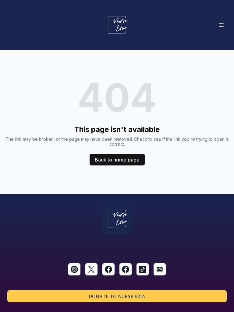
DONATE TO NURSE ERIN (117, 296)
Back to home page (117, 160)
